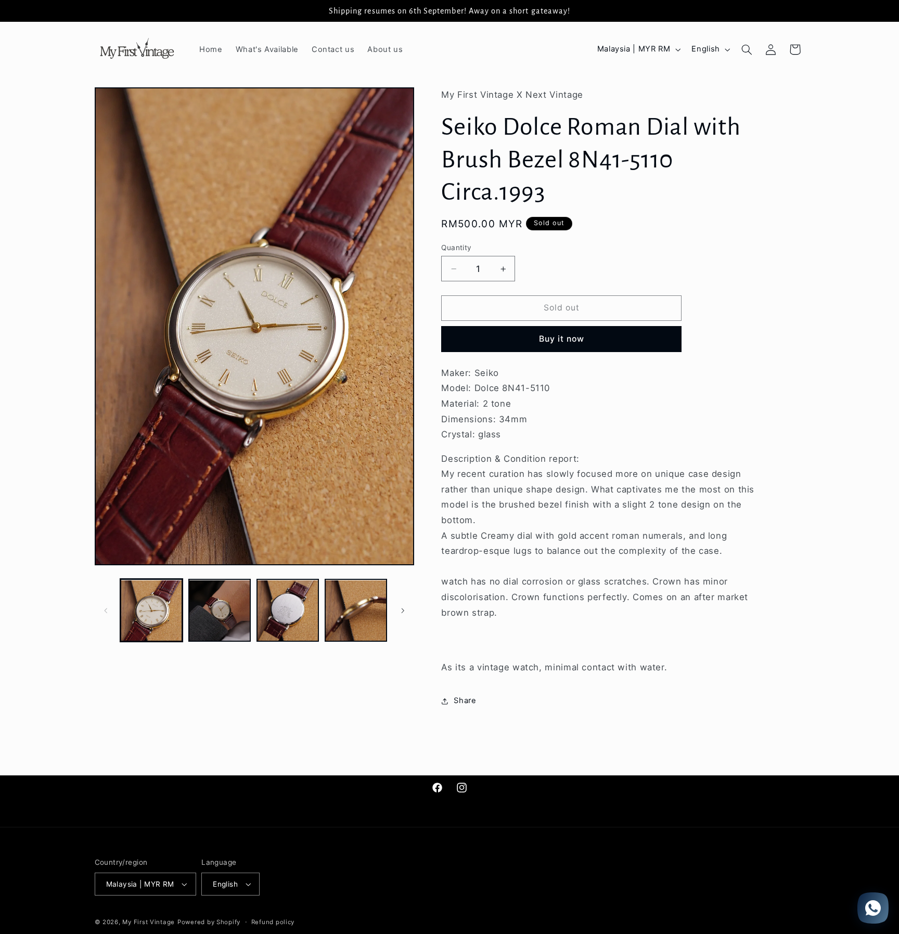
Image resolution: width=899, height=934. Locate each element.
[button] (747, 49)
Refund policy (273, 922)
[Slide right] (402, 610)
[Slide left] (106, 610)
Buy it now (562, 339)
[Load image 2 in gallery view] (219, 610)
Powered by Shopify (208, 922)
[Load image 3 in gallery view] (287, 610)
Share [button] (465, 700)
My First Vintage (148, 922)
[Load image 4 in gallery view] (356, 610)
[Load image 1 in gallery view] (151, 610)
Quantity (456, 247)
